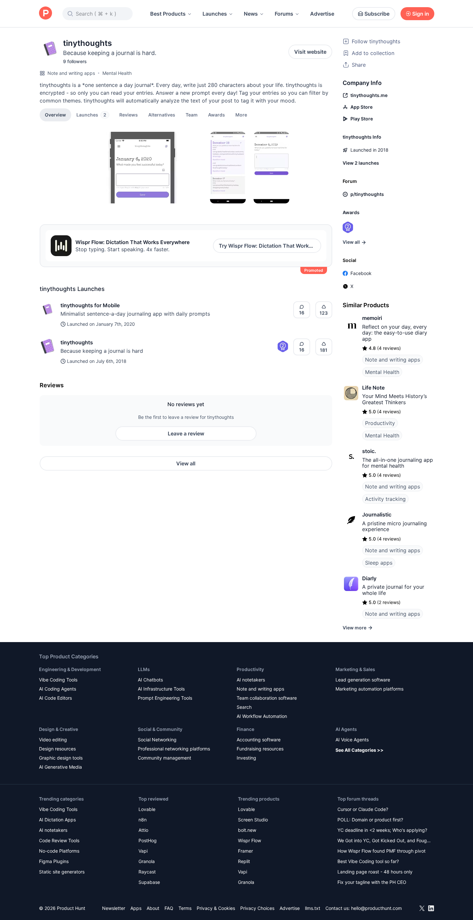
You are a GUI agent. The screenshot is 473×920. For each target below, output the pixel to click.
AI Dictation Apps (57, 819)
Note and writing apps (71, 73)
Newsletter (113, 908)
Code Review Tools (59, 840)
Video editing (53, 739)
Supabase (149, 882)
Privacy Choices (257, 908)
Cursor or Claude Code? (362, 809)
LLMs (144, 669)
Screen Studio (253, 819)
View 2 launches (361, 163)
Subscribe (376, 13)
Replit (244, 861)
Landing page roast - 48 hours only (375, 871)
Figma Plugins (54, 861)
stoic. (369, 451)
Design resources (57, 748)
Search (244, 707)
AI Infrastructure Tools (161, 689)
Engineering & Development (70, 669)
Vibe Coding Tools (58, 679)
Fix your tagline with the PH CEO (371, 882)
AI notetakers (251, 679)
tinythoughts (76, 342)
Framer (245, 851)
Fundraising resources (260, 748)
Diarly (369, 578)
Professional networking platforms (174, 748)
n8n (142, 819)
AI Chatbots (150, 679)
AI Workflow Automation (262, 716)
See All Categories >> (359, 750)
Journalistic (376, 514)
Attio (143, 830)
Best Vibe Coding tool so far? (368, 861)
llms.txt (312, 908)
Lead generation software (362, 679)
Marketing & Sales (355, 669)
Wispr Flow (249, 840)
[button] (241, 114)
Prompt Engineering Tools (165, 698)
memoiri (372, 318)
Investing (246, 758)
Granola (146, 861)
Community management (164, 758)
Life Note (373, 387)
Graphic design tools (61, 758)
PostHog (147, 840)
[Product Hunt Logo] (45, 14)
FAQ (168, 908)
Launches (215, 13)
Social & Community (160, 729)
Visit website (310, 51)
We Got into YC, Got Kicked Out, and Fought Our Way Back (384, 841)
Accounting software (259, 739)
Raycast (147, 871)
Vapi (143, 851)
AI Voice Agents (352, 739)
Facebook (361, 273)
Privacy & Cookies (216, 908)
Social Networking (157, 739)
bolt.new (247, 830)
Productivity (380, 423)
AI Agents (346, 729)
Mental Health (117, 73)
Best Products (168, 13)
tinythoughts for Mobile (90, 305)
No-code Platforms (59, 851)
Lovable (146, 809)
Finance (245, 729)
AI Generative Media (60, 767)
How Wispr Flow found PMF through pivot (381, 851)
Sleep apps (378, 562)
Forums (284, 13)
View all (185, 463)
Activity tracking (385, 499)
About (153, 908)
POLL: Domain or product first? (370, 819)
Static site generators (62, 871)
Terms (184, 908)
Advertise (322, 13)
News (251, 13)
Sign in (420, 13)
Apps (135, 908)
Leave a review (186, 433)
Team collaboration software (267, 698)
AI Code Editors (55, 698)
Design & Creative (58, 729)
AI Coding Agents (57, 689)
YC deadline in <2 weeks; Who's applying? (382, 830)
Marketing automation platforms (369, 689)
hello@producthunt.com (376, 908)
